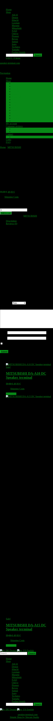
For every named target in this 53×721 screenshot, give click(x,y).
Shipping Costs (11, 197)
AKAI (15, 15)
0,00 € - (13, 58)
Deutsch (13, 650)
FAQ (8, 142)
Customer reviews (14, 126)
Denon (15, 17)
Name (3, 332)
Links (8, 139)
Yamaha (15, 49)
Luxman (16, 23)
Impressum (17, 137)
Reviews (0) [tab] (11, 223)
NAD (14, 31)
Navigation (5, 73)
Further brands (18, 52)
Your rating (6, 303)
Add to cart (6, 213)
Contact (9, 134)
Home (9, 9)
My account (11, 123)
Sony (14, 44)
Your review (6, 308)
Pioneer (15, 36)
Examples (16, 131)
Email (3, 338)
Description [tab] (11, 221)
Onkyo (15, 33)
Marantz (15, 25)
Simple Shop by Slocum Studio (24, 717)
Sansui (15, 41)
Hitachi (15, 20)
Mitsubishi (16, 28)
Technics (16, 47)
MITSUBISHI (14, 147)
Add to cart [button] (11, 394)
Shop (8, 12)
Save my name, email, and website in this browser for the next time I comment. (25, 345)
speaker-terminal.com (10, 63)
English (30, 650)
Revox (15, 39)
